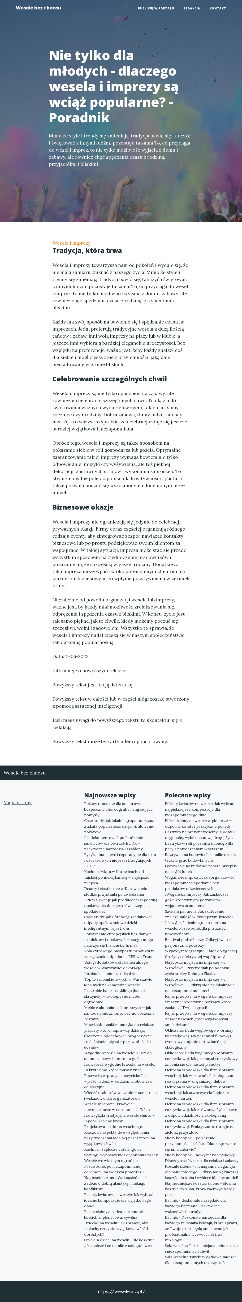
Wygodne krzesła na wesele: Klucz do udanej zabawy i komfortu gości (118, 1056)
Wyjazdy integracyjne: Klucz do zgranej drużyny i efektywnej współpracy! (201, 954)
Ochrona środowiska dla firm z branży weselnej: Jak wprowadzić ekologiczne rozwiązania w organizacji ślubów (199, 1076)
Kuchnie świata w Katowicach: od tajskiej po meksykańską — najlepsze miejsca (116, 877)
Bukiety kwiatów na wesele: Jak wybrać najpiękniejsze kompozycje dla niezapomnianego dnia (199, 809)
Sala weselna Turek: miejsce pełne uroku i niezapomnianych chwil (201, 1248)
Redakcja (192, 8)
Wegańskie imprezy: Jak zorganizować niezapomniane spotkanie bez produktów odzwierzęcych (199, 883)
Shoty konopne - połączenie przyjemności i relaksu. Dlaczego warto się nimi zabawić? (200, 1144)
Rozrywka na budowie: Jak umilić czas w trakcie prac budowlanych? (200, 857)
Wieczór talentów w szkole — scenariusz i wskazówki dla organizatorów (121, 1095)
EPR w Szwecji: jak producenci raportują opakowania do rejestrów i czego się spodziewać (120, 906)
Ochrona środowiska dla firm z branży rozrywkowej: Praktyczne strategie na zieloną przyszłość (199, 1127)
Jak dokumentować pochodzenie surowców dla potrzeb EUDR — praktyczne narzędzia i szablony (113, 843)
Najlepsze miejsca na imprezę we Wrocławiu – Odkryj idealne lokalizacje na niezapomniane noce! (200, 985)
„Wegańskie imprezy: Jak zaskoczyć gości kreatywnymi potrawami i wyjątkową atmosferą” (197, 900)
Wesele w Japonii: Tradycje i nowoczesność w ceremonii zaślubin (117, 1107)
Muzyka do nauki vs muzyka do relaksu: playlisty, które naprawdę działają (119, 1027)
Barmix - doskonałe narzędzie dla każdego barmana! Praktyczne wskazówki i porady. (195, 1206)
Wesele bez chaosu (38, 7)
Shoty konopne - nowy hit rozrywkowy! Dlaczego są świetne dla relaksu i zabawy (201, 1158)
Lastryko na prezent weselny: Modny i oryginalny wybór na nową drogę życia (199, 835)
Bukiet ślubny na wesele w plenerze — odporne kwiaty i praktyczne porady (198, 823)
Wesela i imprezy (71, 243)
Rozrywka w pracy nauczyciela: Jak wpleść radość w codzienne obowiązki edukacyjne (118, 1081)
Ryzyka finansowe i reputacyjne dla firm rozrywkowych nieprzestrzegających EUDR (120, 860)
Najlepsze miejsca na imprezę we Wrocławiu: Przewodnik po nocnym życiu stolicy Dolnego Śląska (197, 968)
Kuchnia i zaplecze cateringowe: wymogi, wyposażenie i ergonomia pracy (121, 1152)
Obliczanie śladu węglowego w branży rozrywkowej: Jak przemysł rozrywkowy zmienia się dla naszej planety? (201, 1059)
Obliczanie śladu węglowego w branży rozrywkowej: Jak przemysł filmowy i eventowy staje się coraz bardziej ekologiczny (199, 1039)
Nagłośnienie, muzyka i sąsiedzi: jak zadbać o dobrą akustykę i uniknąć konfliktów (115, 1183)
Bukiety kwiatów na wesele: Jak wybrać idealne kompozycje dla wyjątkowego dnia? (118, 1200)
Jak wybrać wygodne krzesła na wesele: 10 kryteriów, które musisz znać (119, 1067)
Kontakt (218, 8)
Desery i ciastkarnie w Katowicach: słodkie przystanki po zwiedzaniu (115, 891)
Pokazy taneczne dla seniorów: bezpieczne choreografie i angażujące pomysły (118, 809)
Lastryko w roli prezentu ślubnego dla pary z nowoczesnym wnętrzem (199, 846)
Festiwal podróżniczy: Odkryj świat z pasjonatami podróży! (198, 942)
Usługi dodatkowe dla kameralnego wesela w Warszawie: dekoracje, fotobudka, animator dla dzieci (116, 968)
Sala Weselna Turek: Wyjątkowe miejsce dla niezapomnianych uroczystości (201, 1260)
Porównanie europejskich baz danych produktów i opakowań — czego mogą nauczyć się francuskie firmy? (118, 940)
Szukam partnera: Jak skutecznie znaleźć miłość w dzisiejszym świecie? (199, 914)
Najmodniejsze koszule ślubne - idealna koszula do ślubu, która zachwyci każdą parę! (200, 1189)
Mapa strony (18, 802)
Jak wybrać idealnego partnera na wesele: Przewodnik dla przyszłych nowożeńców (196, 928)
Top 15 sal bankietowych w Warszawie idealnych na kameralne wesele (118, 982)
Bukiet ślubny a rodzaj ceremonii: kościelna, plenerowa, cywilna (114, 1214)
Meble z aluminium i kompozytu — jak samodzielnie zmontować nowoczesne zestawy (119, 1013)
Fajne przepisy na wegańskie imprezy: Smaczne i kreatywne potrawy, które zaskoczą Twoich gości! (199, 1002)
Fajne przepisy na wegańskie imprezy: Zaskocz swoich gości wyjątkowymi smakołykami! (199, 1019)
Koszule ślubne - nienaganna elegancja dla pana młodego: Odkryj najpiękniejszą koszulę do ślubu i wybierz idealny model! (201, 1172)
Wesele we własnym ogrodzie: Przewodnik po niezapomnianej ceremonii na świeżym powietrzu (114, 1166)
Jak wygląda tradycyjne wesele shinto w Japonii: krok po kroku (119, 1118)
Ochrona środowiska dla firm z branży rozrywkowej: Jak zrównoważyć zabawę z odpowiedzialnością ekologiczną (201, 1110)
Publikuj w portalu (156, 8)
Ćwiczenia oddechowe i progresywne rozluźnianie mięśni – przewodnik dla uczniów (118, 1042)
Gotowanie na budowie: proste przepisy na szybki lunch (201, 869)
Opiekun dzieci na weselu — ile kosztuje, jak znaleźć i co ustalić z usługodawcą (120, 1243)
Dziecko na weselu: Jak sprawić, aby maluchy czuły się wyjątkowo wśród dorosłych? (116, 1229)
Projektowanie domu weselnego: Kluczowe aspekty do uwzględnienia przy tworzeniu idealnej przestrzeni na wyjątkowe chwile (119, 1135)
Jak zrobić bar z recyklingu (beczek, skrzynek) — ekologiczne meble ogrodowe (115, 996)
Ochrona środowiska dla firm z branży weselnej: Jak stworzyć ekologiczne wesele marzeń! (199, 1093)
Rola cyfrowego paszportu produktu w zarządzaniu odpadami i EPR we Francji (120, 954)
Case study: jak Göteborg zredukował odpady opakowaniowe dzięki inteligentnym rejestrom (118, 923)
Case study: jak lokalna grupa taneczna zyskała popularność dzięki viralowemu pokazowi (119, 826)
